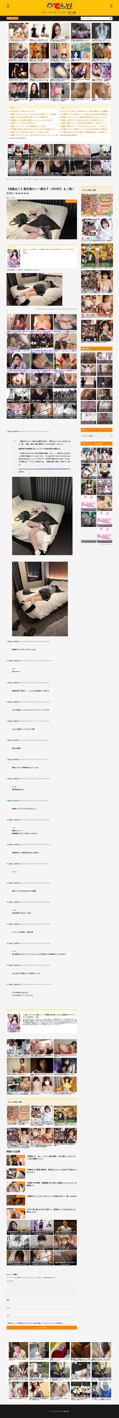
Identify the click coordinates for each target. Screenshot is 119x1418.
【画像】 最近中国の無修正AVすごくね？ (63, 1074)
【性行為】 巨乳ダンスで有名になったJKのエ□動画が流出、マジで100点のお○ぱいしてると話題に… (59, 61)
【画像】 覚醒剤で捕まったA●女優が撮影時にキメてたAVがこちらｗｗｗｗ (41, 1056)
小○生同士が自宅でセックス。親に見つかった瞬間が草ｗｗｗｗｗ (59, 1379)
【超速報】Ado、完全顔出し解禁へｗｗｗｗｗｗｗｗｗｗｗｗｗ (30, 120)
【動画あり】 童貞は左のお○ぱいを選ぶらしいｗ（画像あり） (18, 100)
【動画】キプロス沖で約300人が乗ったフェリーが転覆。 (28, 117)
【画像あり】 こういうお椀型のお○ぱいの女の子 (101, 100)
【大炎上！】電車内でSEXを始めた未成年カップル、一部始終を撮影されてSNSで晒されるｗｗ (101, 1380)
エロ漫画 (43, 12)
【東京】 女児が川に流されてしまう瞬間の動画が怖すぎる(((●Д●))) (38, 1379)
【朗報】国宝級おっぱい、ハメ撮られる (80, 1379)
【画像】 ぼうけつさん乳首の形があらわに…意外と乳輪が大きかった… (59, 40)
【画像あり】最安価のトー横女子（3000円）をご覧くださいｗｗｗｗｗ (51, 179)
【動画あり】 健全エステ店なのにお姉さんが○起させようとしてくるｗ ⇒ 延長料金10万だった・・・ (41, 332)
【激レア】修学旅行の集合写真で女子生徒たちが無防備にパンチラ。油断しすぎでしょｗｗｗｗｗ (41, 351)
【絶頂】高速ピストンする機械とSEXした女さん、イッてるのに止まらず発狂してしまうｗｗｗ (65, 332)
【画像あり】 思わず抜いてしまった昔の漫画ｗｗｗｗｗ (80, 60)
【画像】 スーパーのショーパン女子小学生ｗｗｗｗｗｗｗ (59, 1359)
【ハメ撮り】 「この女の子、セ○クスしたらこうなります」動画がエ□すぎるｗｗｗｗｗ (101, 1399)
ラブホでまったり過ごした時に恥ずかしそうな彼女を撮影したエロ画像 (83, 111)
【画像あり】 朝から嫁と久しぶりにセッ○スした (80, 100)
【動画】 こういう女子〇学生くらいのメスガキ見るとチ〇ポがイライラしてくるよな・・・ (38, 41)
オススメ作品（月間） (15, 1102)
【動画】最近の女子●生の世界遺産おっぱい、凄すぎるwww (39, 1399)
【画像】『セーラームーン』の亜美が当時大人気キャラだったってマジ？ (84, 117)
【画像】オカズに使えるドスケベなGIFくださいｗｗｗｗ (64, 1056)
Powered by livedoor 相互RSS (17, 138)
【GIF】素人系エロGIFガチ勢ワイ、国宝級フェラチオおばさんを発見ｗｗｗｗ (50, 1210)
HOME (10, 179)
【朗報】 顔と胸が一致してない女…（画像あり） (39, 100)
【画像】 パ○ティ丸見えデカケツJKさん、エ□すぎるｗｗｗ (28, 132)
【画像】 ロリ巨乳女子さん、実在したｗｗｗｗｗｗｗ (59, 1399)
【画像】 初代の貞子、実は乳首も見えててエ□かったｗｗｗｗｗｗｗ (18, 80)
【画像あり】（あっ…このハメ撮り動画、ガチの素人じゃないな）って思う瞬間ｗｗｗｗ (51, 1157)
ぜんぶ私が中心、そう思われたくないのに (22, 111)
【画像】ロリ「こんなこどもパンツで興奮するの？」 (65, 351)
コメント (10, 1281)
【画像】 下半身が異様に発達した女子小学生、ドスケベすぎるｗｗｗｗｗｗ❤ (64, 1093)
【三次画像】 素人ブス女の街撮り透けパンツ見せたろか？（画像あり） (59, 100)
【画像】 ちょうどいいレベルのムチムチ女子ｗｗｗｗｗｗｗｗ (41, 1093)
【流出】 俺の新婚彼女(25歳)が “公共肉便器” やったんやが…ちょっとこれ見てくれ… (18, 1380)
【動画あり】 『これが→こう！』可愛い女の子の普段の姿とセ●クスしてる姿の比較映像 (18, 1093)
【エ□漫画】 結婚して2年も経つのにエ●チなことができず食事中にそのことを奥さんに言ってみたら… (42, 129)
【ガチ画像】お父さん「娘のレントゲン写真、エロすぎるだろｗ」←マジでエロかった (100, 41)
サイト (8, 1315)
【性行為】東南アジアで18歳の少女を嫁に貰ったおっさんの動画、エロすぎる (18, 61)
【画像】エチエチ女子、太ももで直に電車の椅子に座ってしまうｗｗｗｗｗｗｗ (100, 1360)
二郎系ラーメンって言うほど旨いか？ (22, 123)
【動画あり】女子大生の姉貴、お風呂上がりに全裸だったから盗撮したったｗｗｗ (18, 332)
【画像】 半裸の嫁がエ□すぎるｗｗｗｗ (16, 1074)
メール (8, 1307)
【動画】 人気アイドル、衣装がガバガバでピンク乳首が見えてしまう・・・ (85, 120)
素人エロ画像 (72, 12)
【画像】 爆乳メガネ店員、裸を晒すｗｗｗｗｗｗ (18, 1359)
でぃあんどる (65, 1411)
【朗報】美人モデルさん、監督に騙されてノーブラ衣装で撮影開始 (65, 371)
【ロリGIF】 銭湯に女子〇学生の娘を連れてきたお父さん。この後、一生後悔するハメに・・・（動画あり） (41, 371)
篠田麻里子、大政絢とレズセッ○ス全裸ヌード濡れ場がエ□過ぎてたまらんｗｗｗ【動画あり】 (80, 1360)
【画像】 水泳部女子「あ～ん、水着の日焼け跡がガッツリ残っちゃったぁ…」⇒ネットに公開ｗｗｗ (101, 61)
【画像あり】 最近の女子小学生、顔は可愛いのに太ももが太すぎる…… (59, 80)
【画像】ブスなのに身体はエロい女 (17, 1398)
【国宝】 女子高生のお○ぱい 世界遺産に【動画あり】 (81, 80)
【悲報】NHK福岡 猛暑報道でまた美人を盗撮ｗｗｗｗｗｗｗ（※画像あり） (51, 1184)
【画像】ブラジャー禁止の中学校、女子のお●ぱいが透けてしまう (80, 1399)
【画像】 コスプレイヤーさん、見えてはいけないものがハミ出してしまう (33, 135)
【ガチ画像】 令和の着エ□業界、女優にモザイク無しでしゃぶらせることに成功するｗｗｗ (18, 371)
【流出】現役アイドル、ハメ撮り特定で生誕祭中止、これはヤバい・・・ (84, 123)
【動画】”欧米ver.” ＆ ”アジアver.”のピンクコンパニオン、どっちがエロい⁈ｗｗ (86, 126)
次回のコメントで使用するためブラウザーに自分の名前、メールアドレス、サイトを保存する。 (36, 1323)
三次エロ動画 (62, 12)
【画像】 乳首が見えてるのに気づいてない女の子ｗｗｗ (41, 1075)
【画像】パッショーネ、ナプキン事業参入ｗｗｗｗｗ (26, 126)
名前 (8, 1300)
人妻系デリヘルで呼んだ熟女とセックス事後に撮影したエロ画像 (38, 60)
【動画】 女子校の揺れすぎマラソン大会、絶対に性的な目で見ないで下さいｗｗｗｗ (80, 41)
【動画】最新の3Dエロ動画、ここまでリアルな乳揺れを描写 (18, 351)
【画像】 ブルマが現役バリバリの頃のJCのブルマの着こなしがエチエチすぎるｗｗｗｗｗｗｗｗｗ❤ (18, 1056)
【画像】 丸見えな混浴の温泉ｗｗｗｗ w (38, 1359)
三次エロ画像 (52, 12)
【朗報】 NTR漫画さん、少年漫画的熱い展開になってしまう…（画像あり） (101, 80)
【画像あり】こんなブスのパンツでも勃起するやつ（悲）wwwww (51, 1196)
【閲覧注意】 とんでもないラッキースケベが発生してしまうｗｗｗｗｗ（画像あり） (38, 80)
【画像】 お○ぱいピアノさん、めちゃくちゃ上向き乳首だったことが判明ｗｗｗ (35, 114)
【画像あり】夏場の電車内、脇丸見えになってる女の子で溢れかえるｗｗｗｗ (51, 1171)
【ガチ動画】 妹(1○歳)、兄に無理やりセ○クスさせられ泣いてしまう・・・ (17, 40)
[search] (110, 18)
